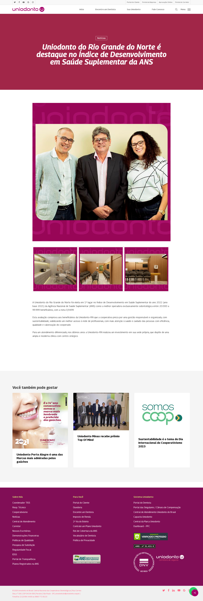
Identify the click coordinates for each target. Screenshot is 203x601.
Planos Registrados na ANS (25, 564)
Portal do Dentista (142, 502)
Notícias (101, 38)
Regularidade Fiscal (21, 549)
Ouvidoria (77, 507)
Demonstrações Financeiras (25, 535)
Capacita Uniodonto (143, 517)
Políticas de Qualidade (23, 540)
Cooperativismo (20, 512)
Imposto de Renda (82, 517)
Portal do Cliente (81, 502)
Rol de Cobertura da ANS (85, 531)
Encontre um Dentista (83, 512)
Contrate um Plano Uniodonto (87, 526)
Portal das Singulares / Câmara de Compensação (157, 507)
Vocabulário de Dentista (84, 535)
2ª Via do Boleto (81, 521)
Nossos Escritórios (21, 531)
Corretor (16, 526)
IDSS (14, 554)
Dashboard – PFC (142, 526)
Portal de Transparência (23, 559)
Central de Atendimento (23, 521)
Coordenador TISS (21, 502)
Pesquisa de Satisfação (23, 545)
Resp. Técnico (19, 507)
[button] (186, 9)
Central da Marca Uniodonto (147, 521)
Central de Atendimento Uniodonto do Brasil (155, 512)
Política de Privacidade (84, 540)
